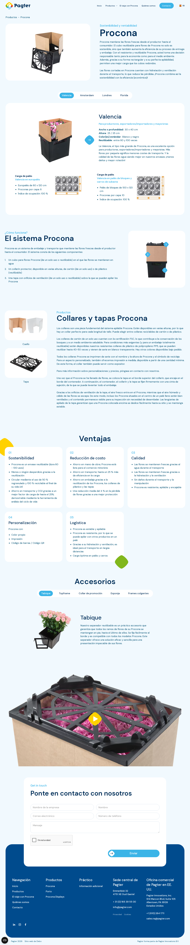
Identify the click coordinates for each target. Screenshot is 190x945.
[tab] (67, 95)
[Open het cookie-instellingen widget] (4, 940)
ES (181, 5)
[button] (89, 140)
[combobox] (180, 5)
